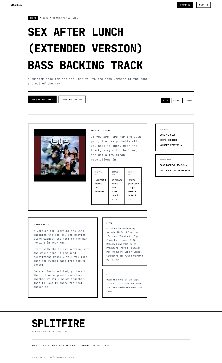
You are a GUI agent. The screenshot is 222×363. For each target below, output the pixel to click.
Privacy (97, 345)
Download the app (72, 99)
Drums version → (169, 140)
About (35, 345)
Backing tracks (68, 345)
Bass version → (169, 134)
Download (185, 5)
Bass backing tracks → (173, 165)
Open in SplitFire (42, 99)
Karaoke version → (171, 145)
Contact (44, 345)
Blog (54, 345)
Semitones (84, 345)
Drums (176, 100)
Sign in (203, 5)
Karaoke (188, 100)
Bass (165, 100)
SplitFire (16, 4)
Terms (107, 345)
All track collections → (175, 170)
